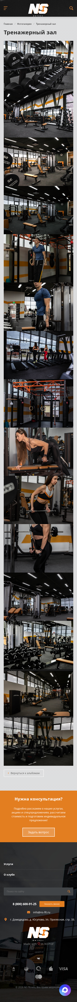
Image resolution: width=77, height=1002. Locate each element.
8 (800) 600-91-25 (24, 904)
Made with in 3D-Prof (38, 944)
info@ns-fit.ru (41, 912)
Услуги (8, 864)
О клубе (9, 874)
